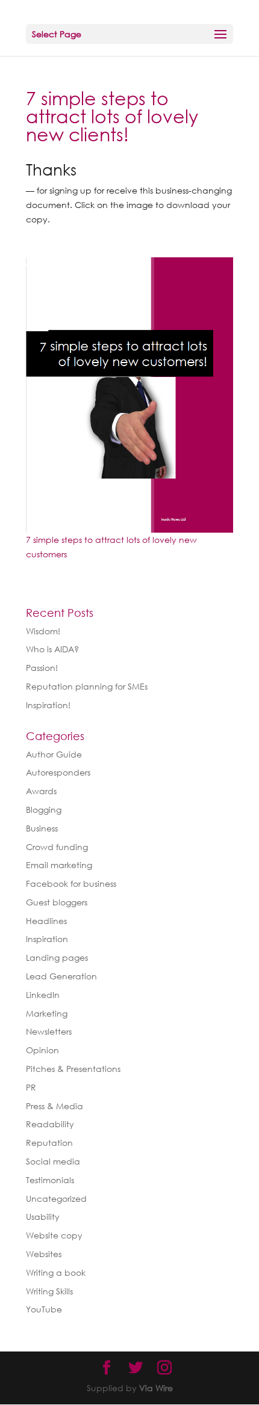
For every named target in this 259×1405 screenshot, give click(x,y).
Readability (50, 1124)
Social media (53, 1161)
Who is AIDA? (52, 649)
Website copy (54, 1235)
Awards (41, 791)
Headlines (46, 921)
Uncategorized (56, 1198)
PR (31, 1087)
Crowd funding (57, 847)
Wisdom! (43, 631)
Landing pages (57, 957)
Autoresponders (58, 772)
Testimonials (50, 1180)
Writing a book (56, 1272)
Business (42, 828)
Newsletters (49, 1031)
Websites (43, 1254)
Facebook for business (71, 883)
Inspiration (47, 939)
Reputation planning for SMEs (87, 686)
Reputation (49, 1142)
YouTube (44, 1309)
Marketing (46, 1013)
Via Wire (156, 1388)
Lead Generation (61, 976)
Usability (43, 1216)
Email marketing (59, 865)
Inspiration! (48, 705)
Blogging (43, 809)
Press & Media (54, 1106)
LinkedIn (43, 995)
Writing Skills (49, 1291)
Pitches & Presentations (73, 1069)
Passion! (42, 668)
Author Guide (54, 754)
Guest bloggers (56, 902)
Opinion (42, 1050)
